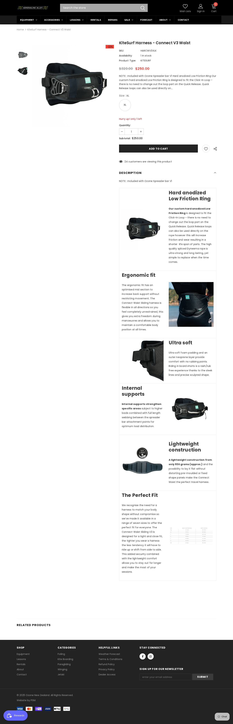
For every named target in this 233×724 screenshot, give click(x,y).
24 (126, 161)
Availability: (126, 55)
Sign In (201, 11)
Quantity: (125, 125)
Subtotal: (125, 138)
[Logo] (33, 8)
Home (20, 29)
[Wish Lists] (206, 149)
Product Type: (127, 60)
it (24, 700)
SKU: (121, 50)
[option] (73, 86)
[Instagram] (151, 656)
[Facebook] (143, 656)
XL (125, 104)
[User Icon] (200, 6)
